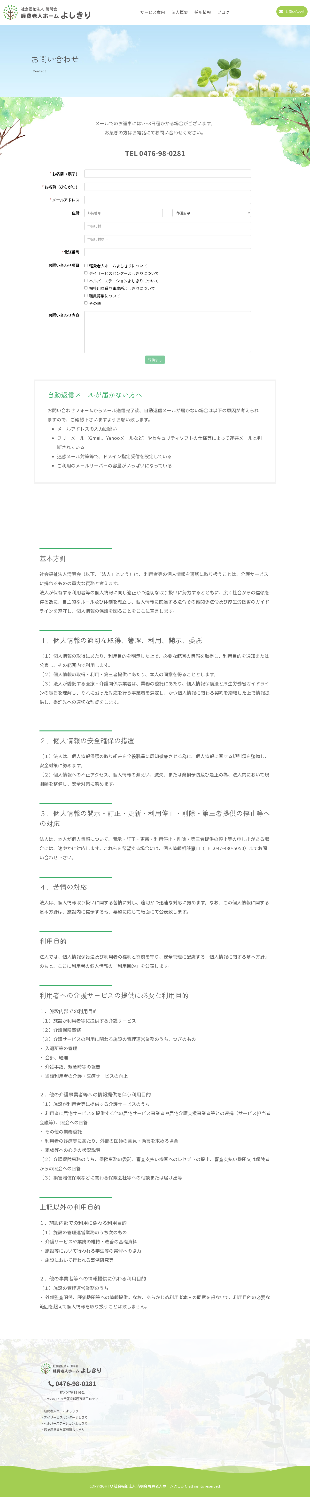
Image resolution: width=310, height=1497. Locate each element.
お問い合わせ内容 (63, 315)
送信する (155, 359)
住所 (75, 213)
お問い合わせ (295, 11)
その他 (95, 303)
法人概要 (179, 12)
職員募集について (104, 296)
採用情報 (202, 12)
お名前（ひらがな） (60, 186)
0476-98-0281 (75, 1383)
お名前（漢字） (64, 173)
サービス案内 (152, 12)
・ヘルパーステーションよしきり (64, 1423)
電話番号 (70, 252)
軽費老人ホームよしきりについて (118, 266)
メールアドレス (64, 199)
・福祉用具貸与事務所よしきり (63, 1429)
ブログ (223, 12)
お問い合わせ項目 (63, 265)
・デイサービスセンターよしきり (64, 1417)
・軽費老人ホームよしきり (59, 1411)
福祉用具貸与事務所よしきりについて (122, 288)
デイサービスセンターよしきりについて (124, 273)
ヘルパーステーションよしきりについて (124, 281)
